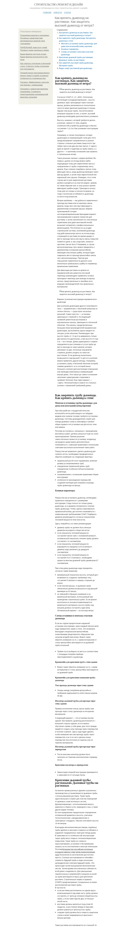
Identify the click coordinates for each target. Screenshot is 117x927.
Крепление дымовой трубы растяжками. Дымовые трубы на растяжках (76, 58)
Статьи (67, 12)
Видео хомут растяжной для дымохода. (75, 68)
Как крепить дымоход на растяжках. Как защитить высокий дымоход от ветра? (76, 34)
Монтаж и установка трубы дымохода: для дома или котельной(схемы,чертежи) (79, 45)
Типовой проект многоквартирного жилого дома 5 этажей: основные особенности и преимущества (35, 75)
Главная (47, 12)
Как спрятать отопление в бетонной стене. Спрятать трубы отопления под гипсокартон (35, 66)
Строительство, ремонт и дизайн (58, 4)
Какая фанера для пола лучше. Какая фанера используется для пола (34, 57)
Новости (57, 12)
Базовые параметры (70, 49)
